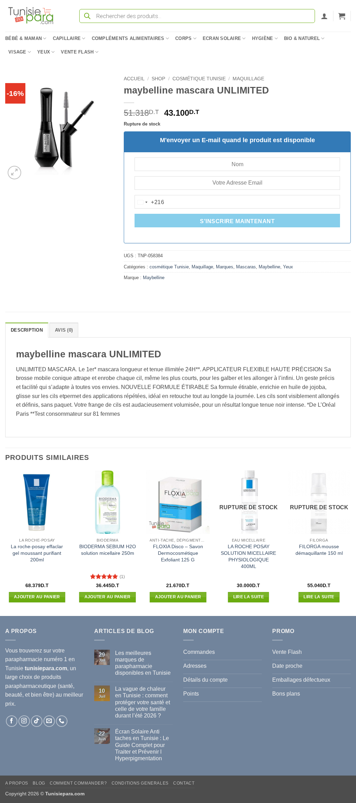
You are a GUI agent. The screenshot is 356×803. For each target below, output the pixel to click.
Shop (158, 78)
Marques (224, 266)
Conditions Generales (140, 783)
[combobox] (149, 202)
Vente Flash (77, 52)
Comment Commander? (78, 783)
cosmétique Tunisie (199, 78)
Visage (17, 52)
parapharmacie (23, 659)
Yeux (43, 52)
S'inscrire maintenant (237, 221)
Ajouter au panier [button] (37, 597)
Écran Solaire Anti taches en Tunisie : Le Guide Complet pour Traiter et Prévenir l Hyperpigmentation (142, 745)
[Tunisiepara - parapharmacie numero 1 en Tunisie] (34, 16)
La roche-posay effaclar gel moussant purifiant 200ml (37, 553)
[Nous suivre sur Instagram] (24, 721)
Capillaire (67, 38)
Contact (183, 783)
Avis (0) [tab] (64, 330)
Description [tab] (27, 330)
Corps (183, 38)
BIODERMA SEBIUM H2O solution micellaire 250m (107, 550)
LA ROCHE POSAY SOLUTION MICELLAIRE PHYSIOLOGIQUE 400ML (248, 556)
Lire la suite (248, 597)
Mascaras (246, 266)
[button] (324, 16)
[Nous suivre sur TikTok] (36, 721)
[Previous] (5, 542)
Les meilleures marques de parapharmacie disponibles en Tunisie (143, 663)
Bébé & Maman (23, 38)
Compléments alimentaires (128, 38)
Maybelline (269, 266)
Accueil (134, 78)
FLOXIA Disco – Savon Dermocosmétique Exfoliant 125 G (178, 553)
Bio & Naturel (302, 38)
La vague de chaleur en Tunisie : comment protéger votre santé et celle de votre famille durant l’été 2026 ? (142, 702)
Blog (39, 783)
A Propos (16, 783)
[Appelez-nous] (61, 721)
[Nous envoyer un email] (49, 721)
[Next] (350, 542)
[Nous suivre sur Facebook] (11, 721)
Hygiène (262, 38)
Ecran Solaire (222, 38)
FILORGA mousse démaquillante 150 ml (319, 550)
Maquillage (248, 78)
